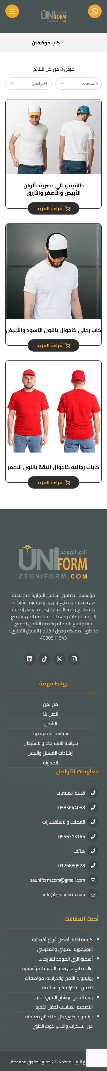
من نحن (50, 704)
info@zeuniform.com (64, 894)
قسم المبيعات (70, 792)
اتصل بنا (50, 713)
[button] (74, 659)
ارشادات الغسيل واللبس (50, 752)
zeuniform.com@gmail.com (57, 879)
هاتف (79, 850)
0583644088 (71, 807)
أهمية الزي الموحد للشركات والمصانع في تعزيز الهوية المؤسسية (57, 963)
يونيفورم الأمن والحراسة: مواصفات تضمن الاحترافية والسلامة (59, 983)
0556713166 (71, 836)
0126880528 (71, 865)
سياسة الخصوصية (50, 733)
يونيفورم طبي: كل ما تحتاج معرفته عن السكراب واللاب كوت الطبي (59, 1021)
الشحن (50, 723)
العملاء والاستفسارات (63, 821)
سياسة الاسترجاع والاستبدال (50, 743)
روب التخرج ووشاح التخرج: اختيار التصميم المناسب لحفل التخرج (63, 1002)
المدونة (50, 762)
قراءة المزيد (49, 208)
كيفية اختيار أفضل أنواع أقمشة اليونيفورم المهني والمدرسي (62, 944)
